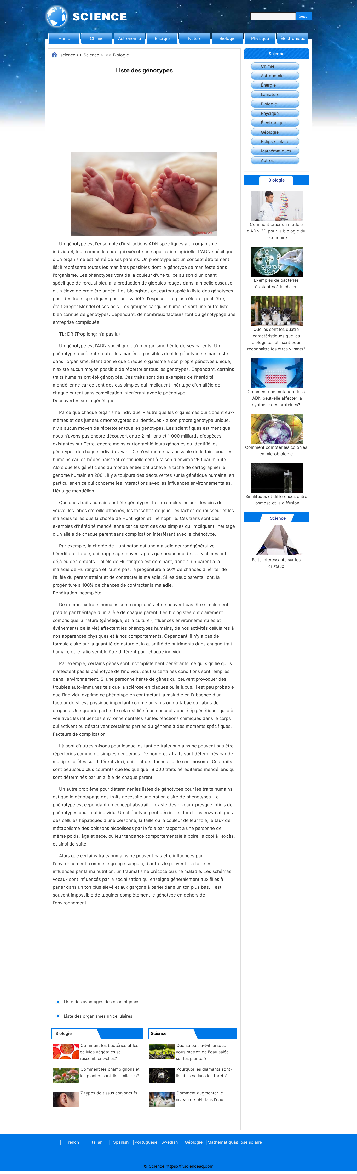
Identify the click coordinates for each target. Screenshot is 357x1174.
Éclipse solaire (275, 141)
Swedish (169, 1142)
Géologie (270, 132)
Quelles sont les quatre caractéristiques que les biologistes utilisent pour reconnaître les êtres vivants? (276, 339)
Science (91, 55)
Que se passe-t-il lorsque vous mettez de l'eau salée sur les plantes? (202, 1052)
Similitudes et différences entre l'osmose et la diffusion (276, 500)
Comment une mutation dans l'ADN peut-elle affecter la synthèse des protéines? (276, 398)
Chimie (96, 38)
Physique (260, 38)
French (72, 1142)
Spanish (121, 1142)
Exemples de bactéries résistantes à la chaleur (276, 283)
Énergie (162, 38)
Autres (267, 160)
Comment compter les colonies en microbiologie (276, 450)
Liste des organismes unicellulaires (98, 1016)
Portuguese (145, 1142)
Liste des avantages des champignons (101, 1001)
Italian (96, 1142)
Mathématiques (276, 151)
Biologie (227, 38)
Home (64, 38)
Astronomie (129, 38)
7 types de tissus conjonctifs (108, 1093)
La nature (270, 94)
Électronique (292, 38)
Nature (194, 38)
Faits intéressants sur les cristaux (276, 563)
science (67, 55)
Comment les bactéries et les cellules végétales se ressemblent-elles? (109, 1052)
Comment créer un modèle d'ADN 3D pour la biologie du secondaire (276, 231)
